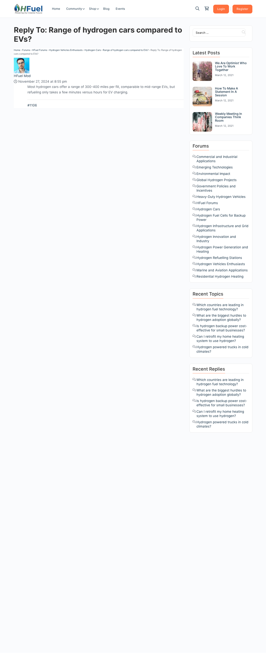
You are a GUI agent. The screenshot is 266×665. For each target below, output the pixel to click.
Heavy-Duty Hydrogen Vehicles (221, 197)
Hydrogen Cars (93, 50)
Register (242, 9)
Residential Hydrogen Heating (219, 276)
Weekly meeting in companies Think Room (228, 117)
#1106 (32, 105)
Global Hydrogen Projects (216, 180)
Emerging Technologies (214, 167)
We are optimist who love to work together (231, 66)
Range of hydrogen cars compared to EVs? (126, 50)
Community (74, 9)
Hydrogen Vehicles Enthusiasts (66, 50)
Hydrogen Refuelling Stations (219, 258)
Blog (106, 9)
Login (221, 9)
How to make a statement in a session (226, 91)
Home (56, 9)
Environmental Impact (213, 174)
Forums (26, 50)
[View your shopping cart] (206, 9)
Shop (92, 9)
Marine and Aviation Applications (222, 270)
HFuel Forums (39, 50)
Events (120, 9)
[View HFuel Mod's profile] (22, 65)
